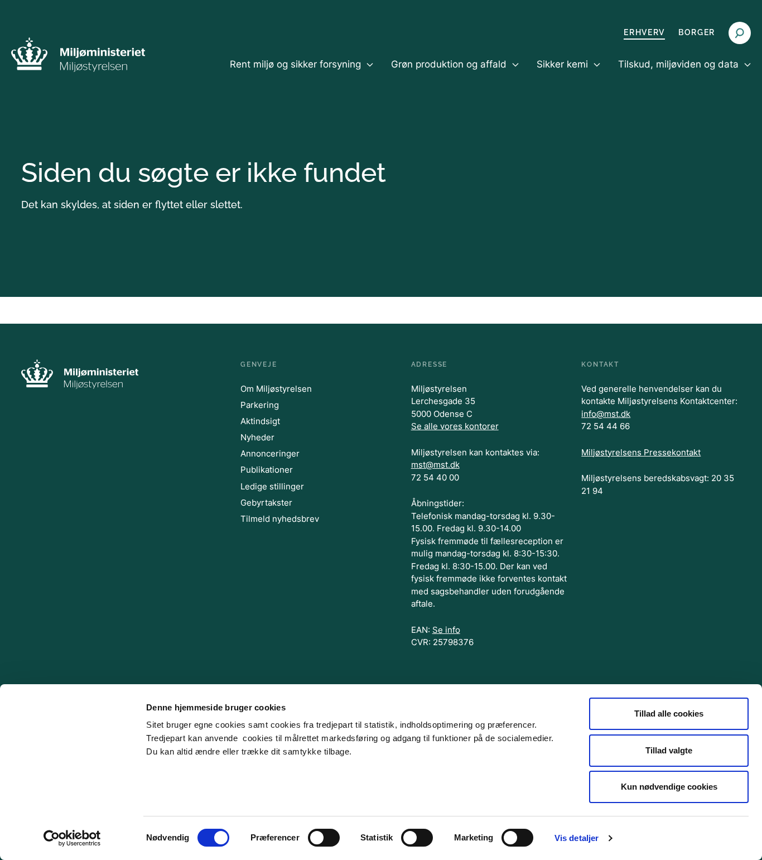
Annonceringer (270, 453)
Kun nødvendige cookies (669, 786)
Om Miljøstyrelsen (276, 388)
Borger (696, 32)
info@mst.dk (605, 414)
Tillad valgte (668, 750)
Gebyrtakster (266, 502)
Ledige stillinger (272, 486)
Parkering (259, 405)
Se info (446, 629)
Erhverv (644, 32)
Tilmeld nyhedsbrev (279, 518)
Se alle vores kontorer (455, 426)
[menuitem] (301, 73)
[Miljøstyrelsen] (78, 54)
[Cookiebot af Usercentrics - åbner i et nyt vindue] (72, 838)
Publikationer (266, 469)
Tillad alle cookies (668, 713)
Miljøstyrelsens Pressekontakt (641, 452)
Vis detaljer (576, 838)
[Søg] (740, 33)
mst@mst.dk (435, 464)
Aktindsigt (260, 421)
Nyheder (257, 437)
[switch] (324, 838)
